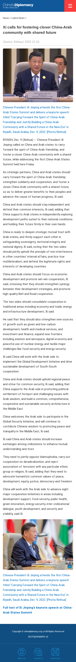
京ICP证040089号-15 (38, 636)
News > (7, 18)
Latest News (18, 18)
